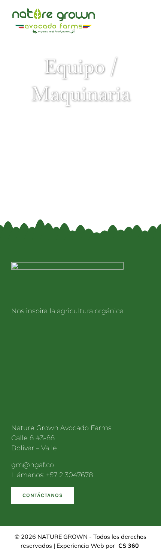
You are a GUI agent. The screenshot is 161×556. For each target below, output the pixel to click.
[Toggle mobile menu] (147, 18)
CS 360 (128, 545)
